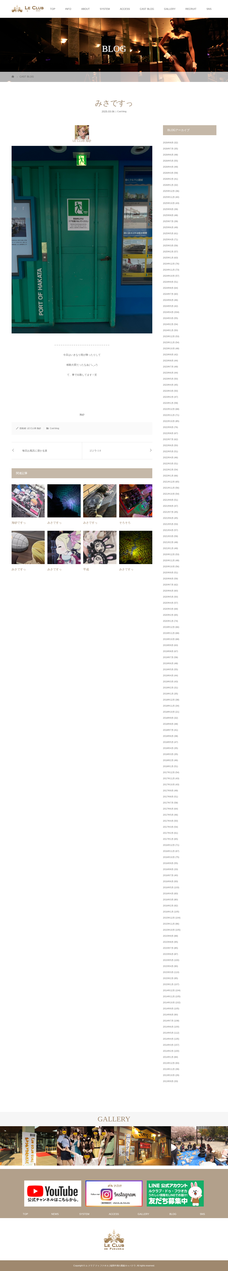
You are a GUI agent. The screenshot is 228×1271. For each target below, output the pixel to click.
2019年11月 (169, 633)
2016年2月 (168, 905)
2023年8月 (168, 360)
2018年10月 (169, 712)
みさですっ (54, 522)
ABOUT (85, 8)
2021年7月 (168, 512)
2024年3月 (168, 318)
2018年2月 (168, 760)
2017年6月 (168, 809)
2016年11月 (169, 851)
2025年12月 (169, 191)
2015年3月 (168, 972)
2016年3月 (168, 899)
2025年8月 (168, 215)
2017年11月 (169, 778)
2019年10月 (169, 639)
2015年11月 (169, 924)
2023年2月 (168, 397)
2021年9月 (168, 500)
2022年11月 (169, 415)
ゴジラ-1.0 (95, 450)
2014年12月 (169, 990)
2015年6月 (168, 954)
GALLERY (169, 8)
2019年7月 (168, 657)
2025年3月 (168, 245)
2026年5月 (168, 161)
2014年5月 (168, 1033)
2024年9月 (168, 282)
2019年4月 (168, 675)
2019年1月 (168, 693)
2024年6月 (168, 300)
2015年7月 (168, 948)
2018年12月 (169, 700)
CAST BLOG (147, 8)
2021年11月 (169, 488)
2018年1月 (168, 766)
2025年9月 (168, 209)
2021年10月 (169, 494)
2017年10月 (169, 784)
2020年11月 (169, 560)
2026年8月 (168, 142)
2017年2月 (168, 833)
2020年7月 (168, 584)
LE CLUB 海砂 (82, 140)
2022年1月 (168, 475)
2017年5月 (168, 815)
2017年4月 (168, 821)
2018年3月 (168, 754)
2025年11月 (169, 197)
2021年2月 (168, 542)
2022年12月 (169, 409)
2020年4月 (168, 603)
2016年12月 (169, 845)
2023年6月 (168, 373)
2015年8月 (168, 942)
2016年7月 (168, 875)
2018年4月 (168, 748)
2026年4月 (168, 167)
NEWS (55, 1214)
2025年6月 (168, 227)
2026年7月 (168, 148)
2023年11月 (169, 342)
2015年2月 (168, 978)
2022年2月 (168, 469)
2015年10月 (169, 930)
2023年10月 (169, 348)
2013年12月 (169, 1063)
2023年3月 (168, 391)
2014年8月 (168, 1014)
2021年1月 (168, 548)
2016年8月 (168, 869)
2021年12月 (169, 482)
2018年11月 (169, 706)
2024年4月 (168, 312)
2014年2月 (168, 1051)
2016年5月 (168, 887)
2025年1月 (168, 257)
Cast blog (121, 111)
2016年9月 (168, 863)
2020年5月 (168, 597)
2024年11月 (169, 270)
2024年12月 (169, 264)
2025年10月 (169, 203)
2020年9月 (168, 572)
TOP (52, 8)
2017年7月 (168, 802)
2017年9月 (168, 790)
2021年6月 (168, 518)
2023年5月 (168, 379)
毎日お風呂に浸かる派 (34, 450)
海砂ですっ (19, 522)
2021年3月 (168, 536)
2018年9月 (168, 718)
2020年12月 (169, 554)
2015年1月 (168, 984)
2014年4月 (168, 1039)
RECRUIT (190, 8)
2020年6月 (168, 591)
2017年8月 (168, 796)
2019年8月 (168, 651)
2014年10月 (169, 1002)
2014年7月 (168, 1021)
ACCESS (125, 8)
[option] (28, 1146)
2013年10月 (169, 1075)
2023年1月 (168, 403)
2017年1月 (168, 839)
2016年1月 (168, 912)
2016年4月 (168, 893)
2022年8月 (168, 433)
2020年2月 (168, 615)
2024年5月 (168, 306)
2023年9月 (168, 354)
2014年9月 (168, 1008)
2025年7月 (168, 221)
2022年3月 (168, 463)
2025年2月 (168, 251)
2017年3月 (168, 827)
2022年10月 (169, 421)
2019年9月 (168, 645)
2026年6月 (168, 155)
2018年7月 (168, 730)
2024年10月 (169, 276)
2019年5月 (168, 669)
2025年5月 (168, 233)
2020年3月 (168, 609)
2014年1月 (168, 1057)
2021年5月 (168, 524)
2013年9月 (168, 1081)
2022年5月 (168, 451)
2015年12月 (169, 918)
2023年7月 (168, 366)
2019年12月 (169, 627)
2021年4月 (168, 530)
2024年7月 (168, 294)
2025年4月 (168, 239)
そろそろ (125, 522)
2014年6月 (168, 1027)
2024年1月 (168, 330)
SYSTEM (105, 8)
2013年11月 (169, 1069)
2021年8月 (168, 506)
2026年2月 (168, 179)
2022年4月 (168, 457)
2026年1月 (168, 185)
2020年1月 (168, 621)
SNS (208, 8)
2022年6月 (168, 445)
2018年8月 (168, 724)
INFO (68, 8)
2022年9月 (168, 427)
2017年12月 (169, 772)
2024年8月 (168, 288)
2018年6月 (168, 736)
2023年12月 (169, 336)
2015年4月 (168, 966)
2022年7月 (168, 439)
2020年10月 (169, 566)
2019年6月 (168, 663)
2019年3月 (168, 681)
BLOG (172, 1214)
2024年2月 (168, 324)
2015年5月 (168, 960)
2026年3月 (168, 173)
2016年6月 (168, 881)
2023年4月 (168, 385)
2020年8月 (168, 578)
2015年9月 (168, 936)
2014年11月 (169, 996)
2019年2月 (168, 687)
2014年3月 (168, 1045)
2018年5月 (168, 742)
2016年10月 (169, 857)
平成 (86, 569)
